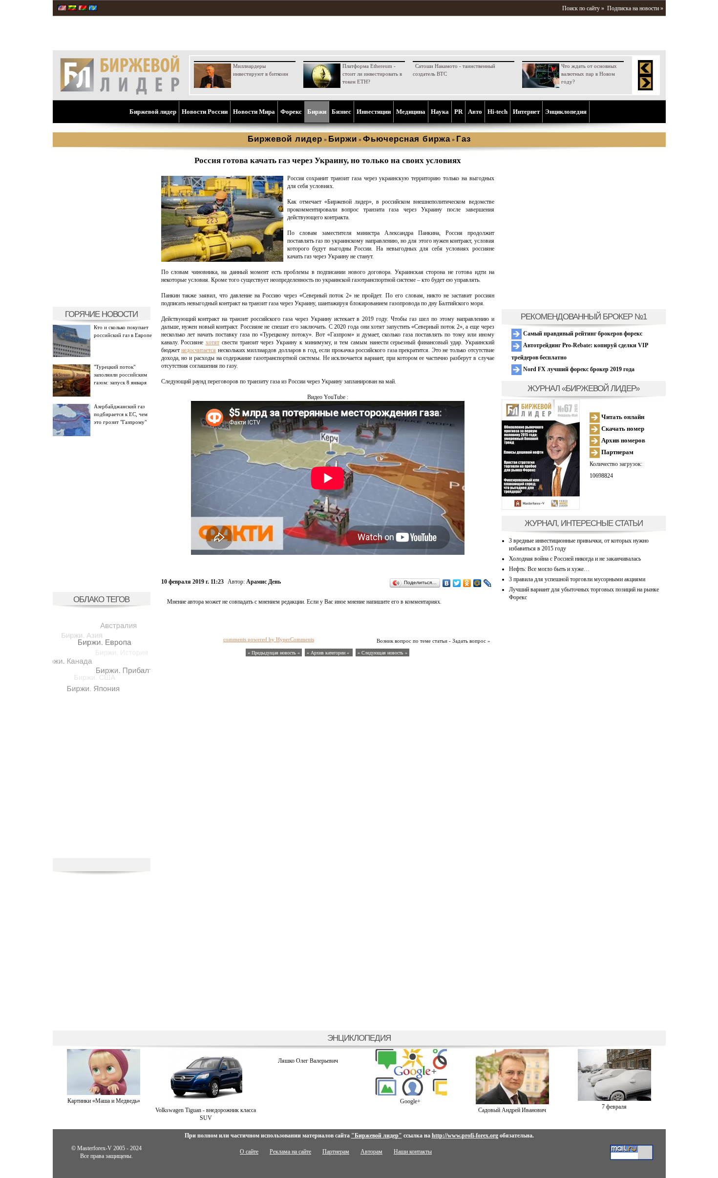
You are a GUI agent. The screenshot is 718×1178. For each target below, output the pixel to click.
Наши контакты (413, 1151)
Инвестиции (374, 111)
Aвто (475, 111)
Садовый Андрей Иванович (512, 1110)
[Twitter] (457, 583)
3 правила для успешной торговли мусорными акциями (577, 579)
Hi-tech (497, 111)
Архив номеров (622, 440)
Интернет (526, 111)
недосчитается (198, 350)
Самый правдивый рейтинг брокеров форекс (582, 333)
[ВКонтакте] (447, 583)
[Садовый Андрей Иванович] (512, 1102)
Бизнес (341, 111)
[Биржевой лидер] (119, 92)
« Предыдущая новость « (274, 652)
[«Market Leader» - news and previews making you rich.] (62, 8)
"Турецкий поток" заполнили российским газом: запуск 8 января (120, 374)
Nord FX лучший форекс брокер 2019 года (578, 369)
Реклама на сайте (290, 1151)
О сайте (249, 1151)
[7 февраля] (614, 1098)
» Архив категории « (329, 652)
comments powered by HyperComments (268, 639)
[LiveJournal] (488, 583)
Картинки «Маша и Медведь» (103, 1100)
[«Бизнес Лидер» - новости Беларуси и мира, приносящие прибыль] (82, 8)
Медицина (410, 111)
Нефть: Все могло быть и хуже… (549, 569)
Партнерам (617, 452)
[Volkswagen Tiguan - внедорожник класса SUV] (205, 1102)
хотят (212, 342)
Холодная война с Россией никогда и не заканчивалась (575, 558)
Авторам (371, 1151)
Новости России (205, 111)
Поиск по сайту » (583, 8)
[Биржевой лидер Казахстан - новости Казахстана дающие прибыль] (92, 8)
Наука (440, 111)
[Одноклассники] (467, 583)
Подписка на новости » (635, 8)
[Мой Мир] (477, 583)
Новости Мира (254, 111)
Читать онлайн (622, 417)
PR (458, 111)
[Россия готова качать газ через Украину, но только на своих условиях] (222, 259)
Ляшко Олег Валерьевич (308, 1060)
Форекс (291, 111)
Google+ (410, 1101)
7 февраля (614, 1106)
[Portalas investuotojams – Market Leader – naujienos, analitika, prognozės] (72, 8)
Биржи (316, 111)
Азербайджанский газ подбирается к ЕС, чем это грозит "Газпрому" (121, 414)
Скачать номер (622, 428)
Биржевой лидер (152, 111)
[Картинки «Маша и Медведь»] (103, 1093)
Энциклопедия (566, 111)
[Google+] (410, 1093)
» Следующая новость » (382, 652)
